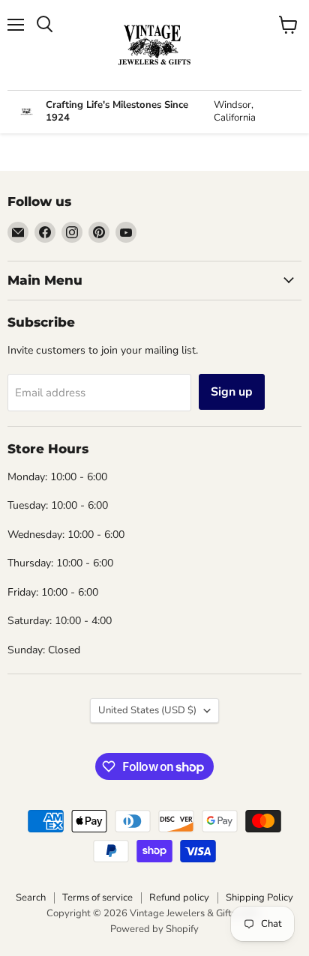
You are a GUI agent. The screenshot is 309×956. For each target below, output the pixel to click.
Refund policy (179, 897)
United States (147, 710)
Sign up (232, 392)
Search (31, 897)
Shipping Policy (259, 897)
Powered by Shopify (154, 929)
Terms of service (97, 897)
